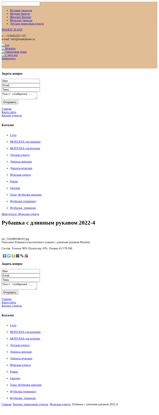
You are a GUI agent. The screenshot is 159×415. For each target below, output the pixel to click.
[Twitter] (9, 255)
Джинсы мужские (21, 168)
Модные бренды (20, 13)
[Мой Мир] (18, 255)
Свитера (15, 188)
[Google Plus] (26, 255)
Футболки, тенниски (23, 207)
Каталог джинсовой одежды (30, 404)
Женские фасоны (20, 17)
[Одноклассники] (13, 255)
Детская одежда (19, 155)
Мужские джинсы (21, 20)
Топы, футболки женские (26, 194)
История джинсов (21, 10)
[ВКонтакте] (4, 255)
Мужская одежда (20, 174)
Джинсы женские (21, 161)
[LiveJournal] (22, 255)
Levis (13, 135)
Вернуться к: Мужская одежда (20, 214)
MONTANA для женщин (25, 141)
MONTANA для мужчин (25, 148)
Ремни (14, 181)
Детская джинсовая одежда (27, 23)
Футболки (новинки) (23, 201)
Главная (6, 404)
